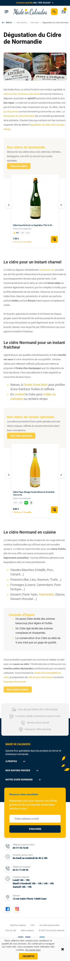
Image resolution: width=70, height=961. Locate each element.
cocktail (19, 394)
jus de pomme (11, 111)
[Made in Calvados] (30, 12)
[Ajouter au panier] (54, 239)
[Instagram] (17, 909)
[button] (7, 22)
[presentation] (9, 205)
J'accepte (28, 956)
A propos (15, 761)
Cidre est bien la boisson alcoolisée (22, 94)
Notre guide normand (23, 780)
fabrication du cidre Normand (19, 116)
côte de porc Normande (40, 677)
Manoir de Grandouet (22, 498)
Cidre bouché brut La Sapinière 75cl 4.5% (32, 225)
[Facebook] (7, 909)
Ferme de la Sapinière (22, 229)
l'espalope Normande (15, 681)
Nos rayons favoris (22, 771)
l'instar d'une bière (35, 384)
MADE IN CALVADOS (17, 744)
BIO (26, 503)
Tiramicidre (46, 594)
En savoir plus (33, 949)
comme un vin (46, 269)
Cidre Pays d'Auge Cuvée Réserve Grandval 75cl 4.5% (33, 493)
